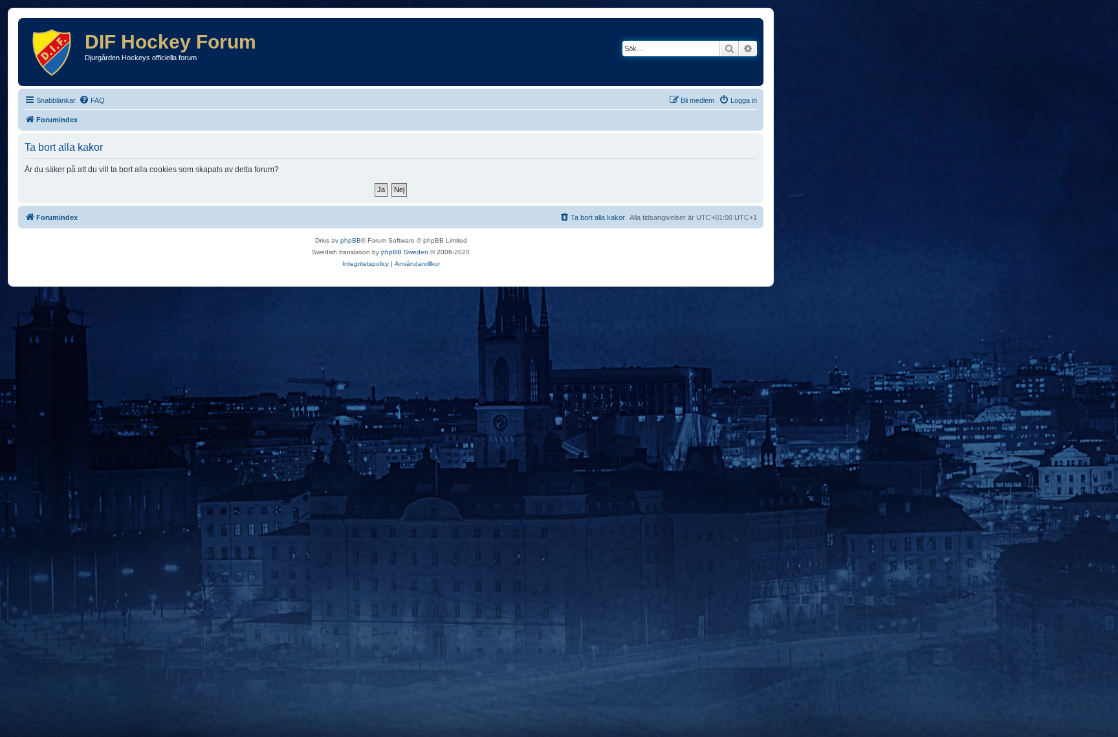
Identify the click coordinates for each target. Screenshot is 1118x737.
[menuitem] (92, 100)
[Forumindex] (53, 52)
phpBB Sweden (404, 252)
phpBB (350, 240)
